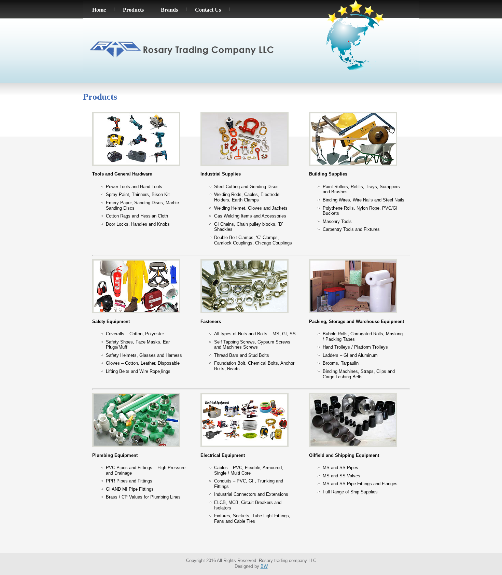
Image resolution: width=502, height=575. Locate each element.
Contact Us (208, 10)
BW (264, 566)
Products (133, 10)
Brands (169, 10)
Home (99, 10)
